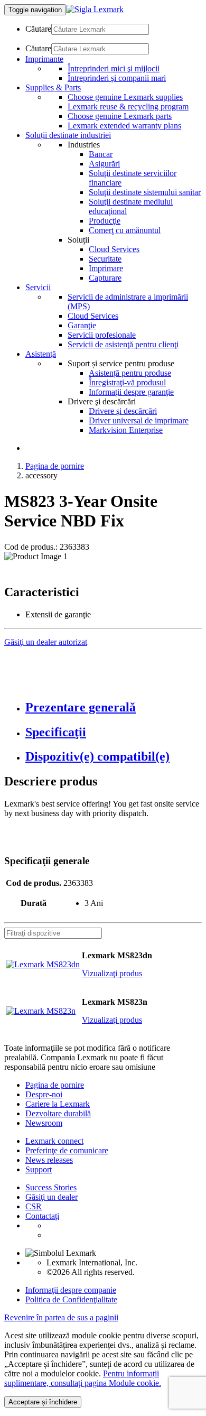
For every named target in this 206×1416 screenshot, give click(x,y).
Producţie (104, 220)
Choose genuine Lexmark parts (120, 116)
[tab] (113, 707)
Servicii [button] (38, 287)
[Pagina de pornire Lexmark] (95, 9)
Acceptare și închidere (42, 1402)
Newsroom (43, 1122)
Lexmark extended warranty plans (124, 125)
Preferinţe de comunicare (66, 1150)
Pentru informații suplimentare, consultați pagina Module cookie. (82, 1378)
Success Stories (51, 1187)
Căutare (38, 28)
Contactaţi (42, 1215)
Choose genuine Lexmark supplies (125, 96)
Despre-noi (43, 1094)
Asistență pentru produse (130, 372)
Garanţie (82, 325)
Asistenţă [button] (40, 353)
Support (38, 1169)
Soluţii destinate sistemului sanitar (145, 192)
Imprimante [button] (44, 58)
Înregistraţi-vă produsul (127, 382)
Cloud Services (114, 249)
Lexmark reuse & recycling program (128, 106)
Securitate (105, 258)
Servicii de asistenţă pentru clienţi (123, 344)
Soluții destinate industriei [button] (68, 135)
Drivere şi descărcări (123, 410)
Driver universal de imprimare (139, 420)
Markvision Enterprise (126, 429)
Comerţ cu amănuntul (125, 230)
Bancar (101, 154)
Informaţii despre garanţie (131, 391)
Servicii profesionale (102, 334)
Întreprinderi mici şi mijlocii (114, 68)
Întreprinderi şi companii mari (117, 77)
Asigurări (104, 163)
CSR (33, 1206)
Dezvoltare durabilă (58, 1113)
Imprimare (106, 268)
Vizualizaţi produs (112, 973)
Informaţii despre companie (70, 1289)
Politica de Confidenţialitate (71, 1299)
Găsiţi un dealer (51, 1196)
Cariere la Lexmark (57, 1103)
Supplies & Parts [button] (53, 87)
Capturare (105, 277)
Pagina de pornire (54, 465)
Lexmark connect (54, 1140)
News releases (49, 1159)
